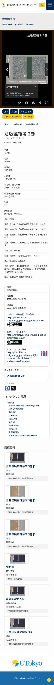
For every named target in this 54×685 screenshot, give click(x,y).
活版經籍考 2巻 (9, 18)
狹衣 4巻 (12, 422)
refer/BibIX (25, 111)
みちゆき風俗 (14, 425)
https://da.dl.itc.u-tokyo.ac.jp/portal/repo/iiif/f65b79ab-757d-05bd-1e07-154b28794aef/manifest (22, 357)
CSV (6, 111)
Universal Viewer (12, 116)
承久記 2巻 (13, 429)
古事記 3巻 (13, 415)
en (41, 4)
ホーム (7, 124)
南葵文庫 (18, 124)
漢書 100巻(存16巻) (16, 409)
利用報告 (30, 24)
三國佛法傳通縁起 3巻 (19, 632)
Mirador (28, 116)
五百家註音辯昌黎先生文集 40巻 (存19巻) (24, 405)
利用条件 (19, 24)
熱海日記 (12, 412)
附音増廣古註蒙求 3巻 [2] (21, 500)
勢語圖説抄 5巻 (15, 599)
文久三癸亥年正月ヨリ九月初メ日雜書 (23, 435)
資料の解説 (7, 24)
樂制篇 (10, 567)
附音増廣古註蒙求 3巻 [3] (21, 534)
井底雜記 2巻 (14, 432)
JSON (14, 111)
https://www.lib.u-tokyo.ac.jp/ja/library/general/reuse (25, 319)
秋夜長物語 (13, 419)
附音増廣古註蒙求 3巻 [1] (21, 466)
